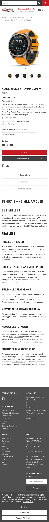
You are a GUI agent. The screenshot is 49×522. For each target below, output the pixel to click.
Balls (28, 408)
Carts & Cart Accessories (36, 410)
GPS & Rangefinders (16, 18)
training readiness (16, 337)
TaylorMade (6, 438)
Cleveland (6, 451)
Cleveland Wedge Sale (35, 397)
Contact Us (6, 416)
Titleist (4, 446)
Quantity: (5, 141)
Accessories (31, 418)
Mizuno (5, 454)
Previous (3, 75)
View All (5, 465)
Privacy (5, 421)
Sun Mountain (7, 457)
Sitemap (5, 429)
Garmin (29, 18)
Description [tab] (24, 175)
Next (45, 75)
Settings (24, 507)
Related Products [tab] (24, 189)
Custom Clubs (32, 400)
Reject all (24, 512)
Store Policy (6, 418)
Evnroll (4, 462)
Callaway (5, 441)
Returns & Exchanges (10, 413)
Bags (28, 405)
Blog (3, 423)
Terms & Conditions (9, 426)
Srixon (4, 459)
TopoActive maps (18, 362)
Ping (3, 444)
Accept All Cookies (24, 518)
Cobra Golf (6, 449)
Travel (28, 416)
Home (4, 18)
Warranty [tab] (24, 182)
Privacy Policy (28, 501)
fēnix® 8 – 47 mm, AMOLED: (14, 130)
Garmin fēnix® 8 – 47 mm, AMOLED (18, 20)
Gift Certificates (8, 410)
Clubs (28, 402)
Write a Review (8, 124)
